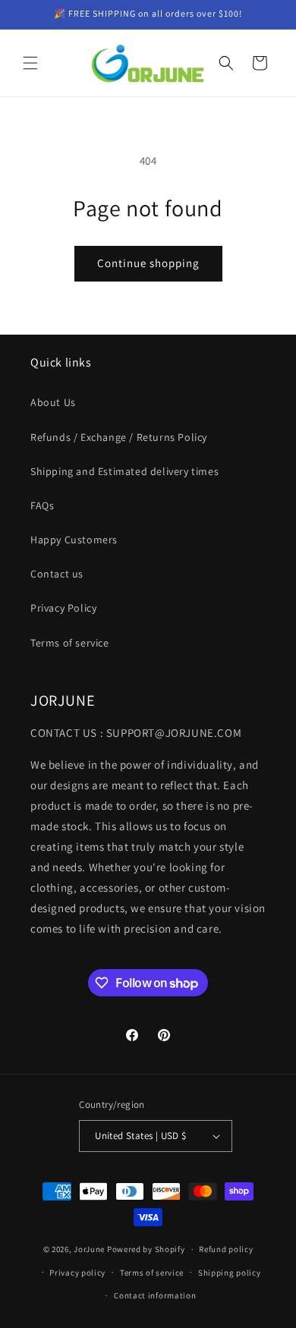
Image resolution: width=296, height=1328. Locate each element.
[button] (30, 63)
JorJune (89, 1249)
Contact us (56, 574)
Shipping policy (229, 1272)
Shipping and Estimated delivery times (124, 471)
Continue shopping (148, 263)
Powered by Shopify (146, 1249)
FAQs (42, 505)
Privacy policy (77, 1272)
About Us (53, 402)
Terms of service (69, 643)
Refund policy (226, 1249)
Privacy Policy (63, 608)
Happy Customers (74, 539)
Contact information (155, 1295)
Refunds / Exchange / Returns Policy (118, 437)
